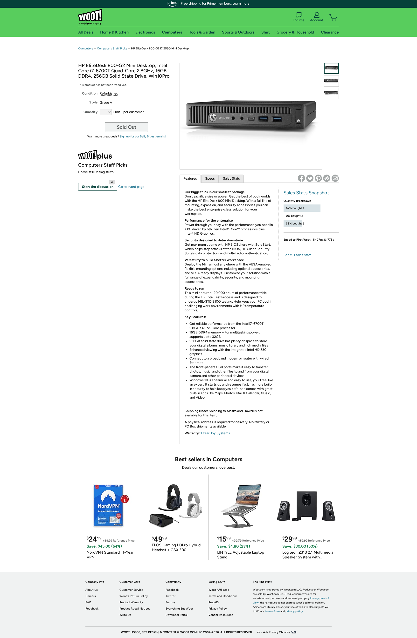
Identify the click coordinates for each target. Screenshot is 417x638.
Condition (89, 93)
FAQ (88, 602)
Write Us (125, 615)
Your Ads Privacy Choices (273, 632)
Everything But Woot (179, 608)
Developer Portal (177, 615)
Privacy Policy (217, 608)
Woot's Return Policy (133, 596)
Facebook (172, 589)
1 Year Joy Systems (215, 433)
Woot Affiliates (218, 589)
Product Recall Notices (134, 608)
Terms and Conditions (222, 596)
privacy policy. (294, 611)
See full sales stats (298, 255)
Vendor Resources (220, 615)
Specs (210, 178)
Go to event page (131, 187)
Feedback (91, 608)
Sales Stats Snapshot (306, 193)
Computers (85, 48)
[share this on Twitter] (309, 178)
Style (93, 102)
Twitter (170, 596)
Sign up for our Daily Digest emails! (143, 136)
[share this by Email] (335, 178)
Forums (298, 20)
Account (316, 20)
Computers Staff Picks (112, 48)
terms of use (272, 611)
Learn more (241, 3)
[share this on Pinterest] (318, 178)
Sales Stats (231, 178)
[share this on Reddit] (326, 178)
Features (190, 178)
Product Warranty (131, 602)
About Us (91, 589)
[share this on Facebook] (301, 178)
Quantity (90, 112)
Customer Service (131, 589)
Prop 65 (213, 602)
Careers (90, 596)
